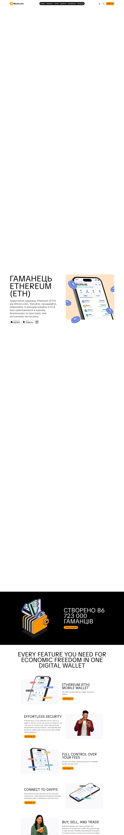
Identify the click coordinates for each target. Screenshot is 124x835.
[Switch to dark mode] (99, 3)
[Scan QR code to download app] (37, 322)
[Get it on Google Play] (28, 322)
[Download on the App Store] (15, 322)
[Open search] (103, 3)
